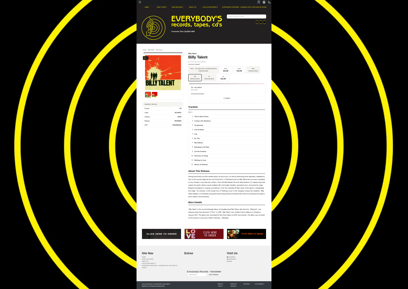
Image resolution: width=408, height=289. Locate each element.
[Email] (264, 22)
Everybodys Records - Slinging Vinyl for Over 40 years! (244, 7)
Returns (246, 284)
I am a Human (213, 274)
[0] (269, 2)
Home (144, 50)
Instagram (232, 259)
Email (230, 261)
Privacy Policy (220, 285)
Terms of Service (233, 285)
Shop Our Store (147, 259)
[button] (162, 7)
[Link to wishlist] (258, 2)
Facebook (231, 257)
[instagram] (261, 22)
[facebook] (257, 22)
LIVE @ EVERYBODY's (210, 7)
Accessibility (259, 284)
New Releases (177, 7)
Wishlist (227, 98)
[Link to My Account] (264, 2)
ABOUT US (192, 7)
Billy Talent (151, 50)
